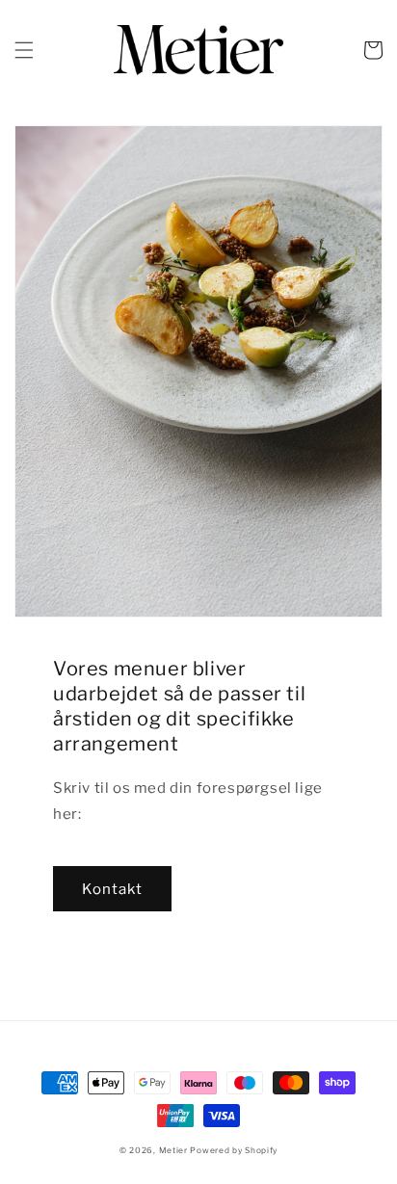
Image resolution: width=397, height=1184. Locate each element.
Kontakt (112, 889)
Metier (173, 1150)
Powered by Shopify (234, 1150)
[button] (24, 50)
